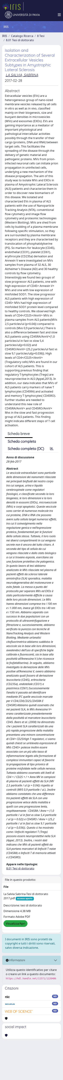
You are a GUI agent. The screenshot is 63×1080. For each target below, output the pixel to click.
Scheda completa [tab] (22, 441)
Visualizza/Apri (15, 923)
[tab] (52, 448)
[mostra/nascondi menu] (59, 15)
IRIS (4, 36)
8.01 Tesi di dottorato (20, 40)
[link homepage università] (22, 15)
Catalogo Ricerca (22, 36)
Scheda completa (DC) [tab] (26, 448)
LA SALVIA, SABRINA (22, 75)
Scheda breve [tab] (19, 433)
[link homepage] (12, 6)
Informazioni (17, 960)
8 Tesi (40, 36)
